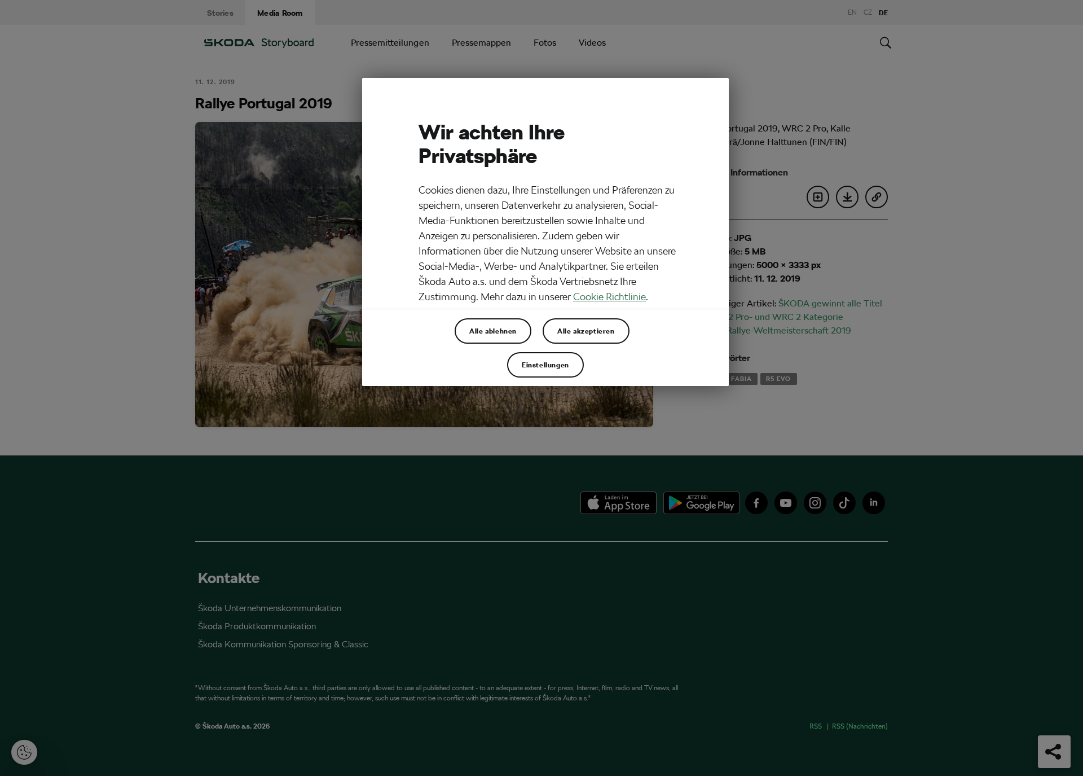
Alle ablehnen (493, 330)
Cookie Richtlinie (609, 296)
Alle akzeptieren (586, 330)
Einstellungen (545, 364)
